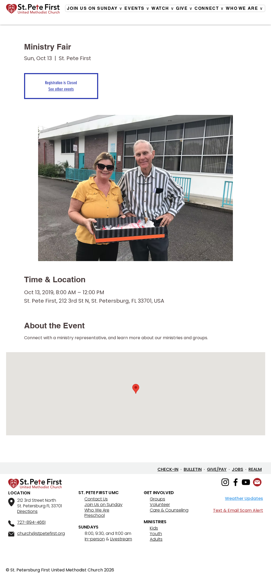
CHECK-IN (167, 469)
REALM (255, 469)
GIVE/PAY (217, 469)
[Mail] (257, 482)
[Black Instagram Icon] (225, 482)
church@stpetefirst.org (41, 533)
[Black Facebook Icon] (236, 482)
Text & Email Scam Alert (238, 510)
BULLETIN (193, 469)
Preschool (94, 515)
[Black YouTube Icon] (246, 482)
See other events (61, 89)
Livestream (121, 539)
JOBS (237, 469)
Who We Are (96, 510)
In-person (95, 539)
